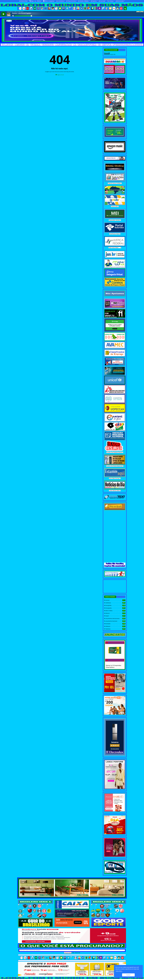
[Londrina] (117, 912)
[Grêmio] (39, 912)
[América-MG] (93, 908)
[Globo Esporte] (108, 926)
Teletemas (114, 629)
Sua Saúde (102, 1)
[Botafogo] (34, 907)
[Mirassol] (49, 912)
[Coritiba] (20, 912)
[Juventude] (112, 912)
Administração (120, 1)
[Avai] (106, 908)
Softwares (114, 626)
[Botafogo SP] (111, 908)
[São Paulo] (34, 917)
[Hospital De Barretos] (114, 402)
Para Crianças (110, 1)
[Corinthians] (49, 907)
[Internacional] (44, 912)
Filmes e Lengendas (49, 1)
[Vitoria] (44, 917)
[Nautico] (122, 912)
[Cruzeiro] (25, 912)
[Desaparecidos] (114, 375)
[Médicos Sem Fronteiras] (114, 393)
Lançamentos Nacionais (115, 621)
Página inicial (60, 74)
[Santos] (30, 917)
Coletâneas (115, 602)
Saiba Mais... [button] (119, 971)
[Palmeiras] (20, 917)
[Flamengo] (30, 912)
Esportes (94, 1)
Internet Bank (24, 1)
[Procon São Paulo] (114, 365)
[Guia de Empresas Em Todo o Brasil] (114, 267)
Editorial (114, 613)
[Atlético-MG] (25, 907)
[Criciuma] (93, 912)
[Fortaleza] (103, 912)
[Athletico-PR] (20, 907)
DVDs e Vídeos (114, 610)
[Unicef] (114, 384)
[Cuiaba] (98, 912)
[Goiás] (107, 912)
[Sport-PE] (107, 917)
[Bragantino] (39, 907)
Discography (115, 608)
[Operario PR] (98, 917)
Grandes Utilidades (84, 1)
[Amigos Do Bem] (114, 421)
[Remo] (25, 917)
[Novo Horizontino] (93, 917)
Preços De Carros (71, 1)
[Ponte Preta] (103, 917)
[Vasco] (39, 917)
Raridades (115, 623)
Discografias (115, 605)
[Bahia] (30, 907)
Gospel (114, 616)
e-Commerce (61, 1)
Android (114, 600)
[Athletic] (97, 908)
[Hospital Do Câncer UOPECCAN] (114, 412)
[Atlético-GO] (102, 908)
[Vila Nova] (117, 917)
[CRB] (120, 908)
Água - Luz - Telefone (36, 1)
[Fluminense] (34, 912)
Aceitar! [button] (128, 974)
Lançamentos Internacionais (115, 618)
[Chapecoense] (44, 907)
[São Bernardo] (112, 917)
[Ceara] (116, 908)
